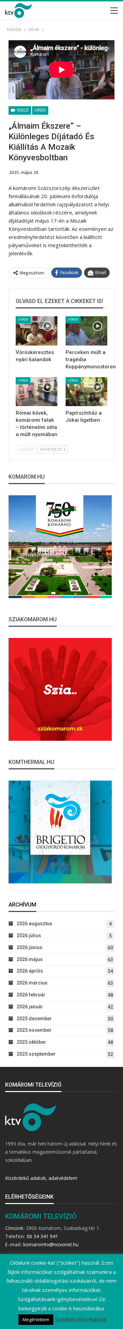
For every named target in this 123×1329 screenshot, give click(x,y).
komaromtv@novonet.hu (51, 1244)
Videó (22, 110)
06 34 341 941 (42, 1236)
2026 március (32, 983)
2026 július (29, 935)
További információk (81, 1319)
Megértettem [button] (36, 1319)
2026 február (31, 994)
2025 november (34, 1030)
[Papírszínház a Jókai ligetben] (86, 391)
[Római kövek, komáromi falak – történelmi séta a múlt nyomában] (36, 391)
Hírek (40, 110)
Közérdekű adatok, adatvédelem (41, 1178)
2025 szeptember (36, 1054)
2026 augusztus (34, 923)
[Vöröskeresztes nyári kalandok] (36, 330)
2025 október (31, 1042)
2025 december (34, 1018)
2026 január (30, 1006)
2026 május (30, 959)
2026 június (29, 947)
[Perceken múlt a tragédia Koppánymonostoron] (86, 330)
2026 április (30, 971)
